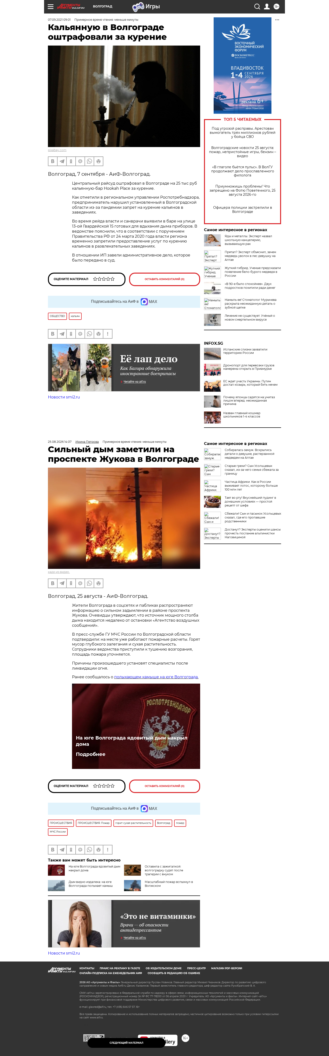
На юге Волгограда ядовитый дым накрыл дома (131, 741)
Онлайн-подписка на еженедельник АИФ (110, 973)
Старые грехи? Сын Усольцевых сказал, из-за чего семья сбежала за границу (252, 469)
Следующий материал (126, 1042)
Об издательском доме (164, 968)
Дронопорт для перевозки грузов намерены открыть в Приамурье (248, 367)
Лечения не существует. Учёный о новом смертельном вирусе (250, 317)
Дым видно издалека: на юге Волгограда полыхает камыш (91, 884)
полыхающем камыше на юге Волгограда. (156, 677)
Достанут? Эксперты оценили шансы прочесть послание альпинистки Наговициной (253, 533)
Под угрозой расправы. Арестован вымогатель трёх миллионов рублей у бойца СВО (243, 133)
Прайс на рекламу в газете (120, 968)
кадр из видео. (59, 572)
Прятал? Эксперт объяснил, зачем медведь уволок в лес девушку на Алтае (250, 256)
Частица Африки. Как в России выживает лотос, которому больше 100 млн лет (251, 485)
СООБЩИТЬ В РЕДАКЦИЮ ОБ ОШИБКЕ (174, 973)
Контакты (86, 968)
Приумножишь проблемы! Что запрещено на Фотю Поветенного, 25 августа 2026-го (243, 190)
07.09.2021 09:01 (59, 19)
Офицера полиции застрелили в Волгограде (242, 210)
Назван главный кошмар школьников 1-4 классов (241, 414)
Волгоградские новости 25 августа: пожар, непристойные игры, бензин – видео (242, 152)
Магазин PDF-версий (226, 968)
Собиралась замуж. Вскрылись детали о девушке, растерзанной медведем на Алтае (249, 453)
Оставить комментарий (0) (164, 279)
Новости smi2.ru (64, 397)
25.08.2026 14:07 (60, 442)
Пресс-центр (196, 968)
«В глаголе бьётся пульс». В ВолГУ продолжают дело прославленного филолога (242, 171)
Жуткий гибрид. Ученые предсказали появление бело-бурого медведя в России (253, 271)
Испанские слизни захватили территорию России (245, 351)
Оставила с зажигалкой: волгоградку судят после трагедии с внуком (164, 870)
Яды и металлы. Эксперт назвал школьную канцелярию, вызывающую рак (248, 240)
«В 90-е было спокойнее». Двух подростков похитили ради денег (250, 285)
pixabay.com (57, 150)
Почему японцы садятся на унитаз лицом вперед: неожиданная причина (249, 401)
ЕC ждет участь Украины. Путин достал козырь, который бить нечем (250, 383)
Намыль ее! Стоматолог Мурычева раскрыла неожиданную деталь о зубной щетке (250, 303)
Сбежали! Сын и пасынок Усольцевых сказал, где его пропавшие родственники (253, 517)
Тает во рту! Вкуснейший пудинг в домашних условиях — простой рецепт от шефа (250, 501)
